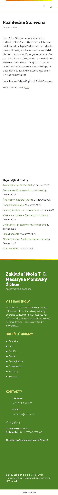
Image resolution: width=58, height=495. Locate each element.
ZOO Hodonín (10, 248)
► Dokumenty (14, 366)
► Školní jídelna (14, 361)
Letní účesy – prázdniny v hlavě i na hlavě (24, 224)
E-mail (16, 409)
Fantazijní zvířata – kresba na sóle (20, 210)
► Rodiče (11, 351)
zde (27, 87)
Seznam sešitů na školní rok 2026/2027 (23, 190)
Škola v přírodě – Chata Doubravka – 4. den (25, 239)
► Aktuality (12, 341)
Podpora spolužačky (13, 205)
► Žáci (9, 346)
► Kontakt (11, 376)
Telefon (17, 398)
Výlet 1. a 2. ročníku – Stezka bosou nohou (24, 215)
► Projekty (12, 371)
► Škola (10, 356)
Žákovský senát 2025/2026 (17, 185)
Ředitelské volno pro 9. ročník (18, 199)
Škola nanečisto (11, 234)
